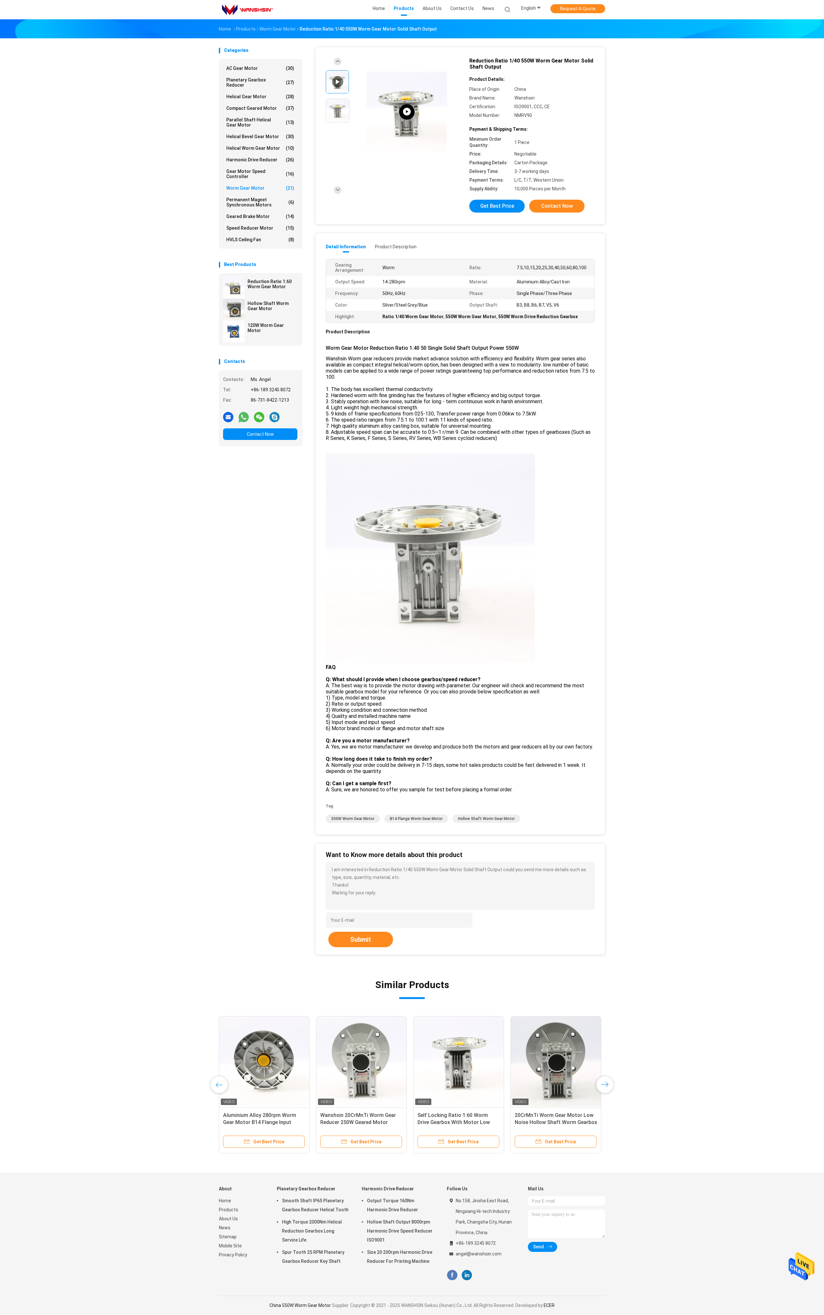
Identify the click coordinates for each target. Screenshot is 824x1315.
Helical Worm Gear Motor (260, 148)
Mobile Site (230, 1245)
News (224, 1227)
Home (225, 1200)
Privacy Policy (233, 1254)
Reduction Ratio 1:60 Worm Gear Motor (270, 284)
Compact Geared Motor (260, 108)
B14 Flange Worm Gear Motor (416, 818)
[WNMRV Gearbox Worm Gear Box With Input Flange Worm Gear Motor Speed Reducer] (407, 112)
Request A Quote (577, 8)
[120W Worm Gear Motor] (234, 331)
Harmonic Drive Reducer (260, 159)
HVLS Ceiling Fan (260, 239)
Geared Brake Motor (260, 216)
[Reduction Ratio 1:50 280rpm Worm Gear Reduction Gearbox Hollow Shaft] (459, 1061)
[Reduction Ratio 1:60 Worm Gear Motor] (234, 288)
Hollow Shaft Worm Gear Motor (268, 306)
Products (228, 1209)
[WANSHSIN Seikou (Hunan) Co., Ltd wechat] (259, 417)
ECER (549, 1305)
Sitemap (228, 1236)
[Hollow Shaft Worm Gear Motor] (234, 309)
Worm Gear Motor (260, 188)
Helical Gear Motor (260, 96)
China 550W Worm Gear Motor (300, 1305)
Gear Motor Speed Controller (260, 174)
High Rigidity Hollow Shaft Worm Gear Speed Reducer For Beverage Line (262, 1122)
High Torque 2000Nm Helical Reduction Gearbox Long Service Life (312, 1231)
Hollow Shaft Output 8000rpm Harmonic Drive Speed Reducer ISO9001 (400, 1231)
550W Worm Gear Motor (352, 818)
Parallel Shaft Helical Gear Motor (260, 122)
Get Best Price (497, 206)
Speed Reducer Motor (260, 228)
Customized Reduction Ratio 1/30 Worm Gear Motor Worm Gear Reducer (555, 1122)
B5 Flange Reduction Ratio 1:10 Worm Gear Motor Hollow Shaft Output (358, 1122)
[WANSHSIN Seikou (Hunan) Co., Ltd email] (228, 417)
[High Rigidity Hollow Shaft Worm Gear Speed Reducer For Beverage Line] (264, 1061)
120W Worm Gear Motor (266, 328)
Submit (360, 939)
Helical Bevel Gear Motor (260, 136)
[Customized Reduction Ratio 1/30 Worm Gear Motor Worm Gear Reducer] (556, 1061)
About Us (228, 1218)
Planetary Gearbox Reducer (260, 82)
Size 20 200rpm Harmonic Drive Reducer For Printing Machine (399, 1257)
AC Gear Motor (260, 68)
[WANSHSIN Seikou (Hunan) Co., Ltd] (247, 9)
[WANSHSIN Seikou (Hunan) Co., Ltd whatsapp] (244, 417)
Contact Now (260, 434)
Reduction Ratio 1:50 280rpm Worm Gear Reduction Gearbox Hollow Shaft (453, 1122)
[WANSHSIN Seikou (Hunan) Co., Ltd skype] (274, 417)
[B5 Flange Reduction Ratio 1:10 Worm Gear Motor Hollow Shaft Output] (361, 1061)
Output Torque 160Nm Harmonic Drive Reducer (392, 1205)
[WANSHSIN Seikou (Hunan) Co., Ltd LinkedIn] (467, 1275)
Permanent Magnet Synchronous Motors (260, 202)
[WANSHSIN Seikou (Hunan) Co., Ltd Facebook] (452, 1275)
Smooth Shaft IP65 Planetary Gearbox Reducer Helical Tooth (315, 1205)
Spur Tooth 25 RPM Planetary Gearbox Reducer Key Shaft (313, 1257)
